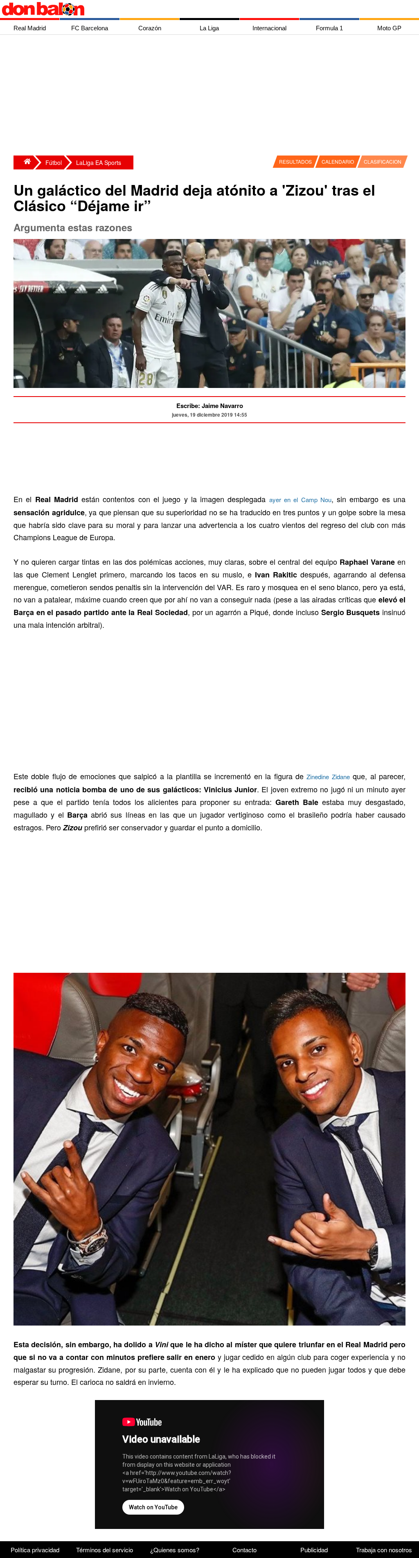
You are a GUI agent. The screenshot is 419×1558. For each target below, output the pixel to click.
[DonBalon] (23, 162)
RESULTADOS (295, 161)
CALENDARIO (338, 161)
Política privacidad (35, 1549)
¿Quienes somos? (174, 1549)
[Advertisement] (211, 96)
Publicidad (314, 1549)
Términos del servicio (104, 1549)
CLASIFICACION (382, 161)
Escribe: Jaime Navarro (209, 405)
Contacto (244, 1549)
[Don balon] (200, 9)
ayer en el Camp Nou (300, 499)
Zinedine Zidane (327, 776)
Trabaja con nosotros (384, 1549)
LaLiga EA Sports (98, 162)
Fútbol (53, 162)
